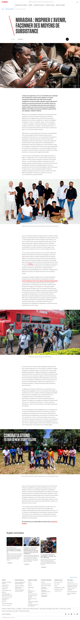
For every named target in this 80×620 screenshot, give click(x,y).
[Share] (67, 39)
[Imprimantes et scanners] (44, 5)
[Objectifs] (32, 5)
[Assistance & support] (65, 5)
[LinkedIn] (71, 614)
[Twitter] (74, 614)
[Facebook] (65, 614)
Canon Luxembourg (6, 614)
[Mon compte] (77, 2)
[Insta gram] (68, 614)
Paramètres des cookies (24, 610)
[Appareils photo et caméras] (27, 5)
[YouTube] (77, 614)
